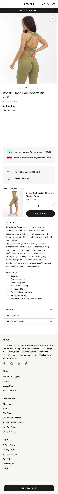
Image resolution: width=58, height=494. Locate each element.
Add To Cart (40, 213)
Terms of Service (10, 454)
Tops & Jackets (9, 390)
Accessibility (8, 459)
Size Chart (7, 413)
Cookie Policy (8, 463)
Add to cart (29, 488)
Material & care (12, 315)
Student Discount (10, 432)
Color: (9, 110)
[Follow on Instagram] (11, 363)
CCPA (5, 468)
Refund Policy (9, 445)
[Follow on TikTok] (26, 363)
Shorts (6, 381)
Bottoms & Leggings (12, 376)
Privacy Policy (9, 450)
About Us (7, 404)
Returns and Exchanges (13, 422)
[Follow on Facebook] (4, 363)
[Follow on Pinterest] (18, 363)
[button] (9, 106)
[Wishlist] (43, 4)
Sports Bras (8, 386)
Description (11, 222)
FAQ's (5, 408)
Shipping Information (14, 321)
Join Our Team (9, 427)
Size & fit (9, 309)
